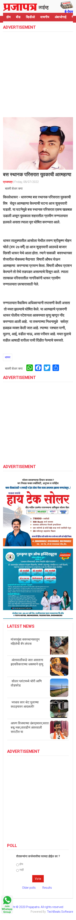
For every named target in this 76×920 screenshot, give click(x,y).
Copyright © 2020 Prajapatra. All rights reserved (33, 907)
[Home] (26, 6)
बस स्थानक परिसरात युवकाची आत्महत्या (37, 174)
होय (21, 864)
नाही (21, 869)
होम (8, 17)
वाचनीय (44, 17)
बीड (18, 17)
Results (47, 887)
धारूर (7, 357)
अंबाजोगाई (60, 17)
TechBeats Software (60, 911)
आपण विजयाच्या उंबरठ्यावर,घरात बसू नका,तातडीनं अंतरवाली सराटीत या (30, 727)
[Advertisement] (38, 74)
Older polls (29, 887)
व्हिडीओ (30, 17)
